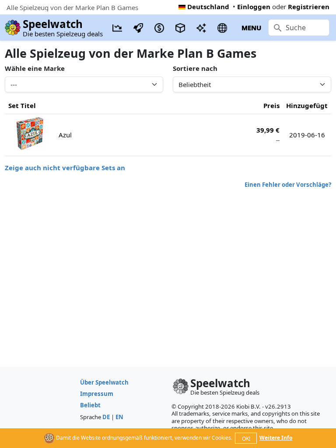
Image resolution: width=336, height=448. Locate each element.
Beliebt (90, 405)
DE (106, 417)
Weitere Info (275, 437)
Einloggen (253, 6)
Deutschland (208, 6)
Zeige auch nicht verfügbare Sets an (65, 167)
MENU (251, 27)
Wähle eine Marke (35, 68)
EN (119, 417)
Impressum (96, 394)
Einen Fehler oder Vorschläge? (288, 185)
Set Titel (22, 105)
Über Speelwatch (104, 382)
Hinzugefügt (307, 105)
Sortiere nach (195, 68)
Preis (271, 105)
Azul (65, 134)
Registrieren (308, 6)
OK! (246, 438)
